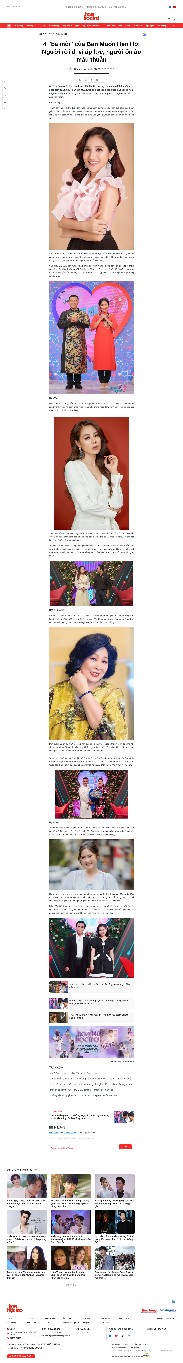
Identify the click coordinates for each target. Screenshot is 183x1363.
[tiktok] (123, 1335)
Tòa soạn (11, 1329)
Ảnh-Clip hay (124, 26)
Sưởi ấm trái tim (106, 1318)
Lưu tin (5, 94)
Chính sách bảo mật (156, 1329)
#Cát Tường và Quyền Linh (84, 1073)
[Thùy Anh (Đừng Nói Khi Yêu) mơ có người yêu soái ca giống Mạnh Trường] (58, 1017)
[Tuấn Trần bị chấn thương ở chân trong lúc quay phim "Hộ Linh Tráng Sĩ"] (115, 1222)
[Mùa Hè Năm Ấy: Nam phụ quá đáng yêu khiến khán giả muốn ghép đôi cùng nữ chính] (71, 1186)
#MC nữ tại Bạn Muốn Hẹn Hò (65, 1084)
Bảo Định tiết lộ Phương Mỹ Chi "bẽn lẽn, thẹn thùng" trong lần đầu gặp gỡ (114, 1203)
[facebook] (169, 7)
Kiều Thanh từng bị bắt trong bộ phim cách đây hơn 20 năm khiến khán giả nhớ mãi (68, 1275)
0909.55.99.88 (51, 1332)
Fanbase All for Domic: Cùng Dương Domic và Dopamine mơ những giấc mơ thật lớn (114, 1275)
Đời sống (19, 26)
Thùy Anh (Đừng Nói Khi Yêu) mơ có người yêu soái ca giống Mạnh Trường (98, 1016)
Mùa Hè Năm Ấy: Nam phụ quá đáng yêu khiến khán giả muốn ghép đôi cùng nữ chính (70, 1203)
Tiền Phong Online (74, 7)
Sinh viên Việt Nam (117, 7)
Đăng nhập (54, 1133)
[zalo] (130, 1336)
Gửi (125, 1147)
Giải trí (42, 26)
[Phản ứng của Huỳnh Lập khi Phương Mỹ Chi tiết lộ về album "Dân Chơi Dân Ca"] (71, 1222)
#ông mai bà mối (98, 1078)
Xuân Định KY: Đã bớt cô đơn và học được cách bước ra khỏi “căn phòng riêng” (26, 1239)
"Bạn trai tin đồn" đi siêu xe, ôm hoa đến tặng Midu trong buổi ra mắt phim (99, 986)
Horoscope (162, 26)
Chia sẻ (5, 87)
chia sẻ (80, 80)
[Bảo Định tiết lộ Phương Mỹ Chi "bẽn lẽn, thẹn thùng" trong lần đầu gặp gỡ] (115, 1186)
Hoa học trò (15, 1308)
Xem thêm (174, 26)
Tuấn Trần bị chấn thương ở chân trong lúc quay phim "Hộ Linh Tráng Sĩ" (114, 1239)
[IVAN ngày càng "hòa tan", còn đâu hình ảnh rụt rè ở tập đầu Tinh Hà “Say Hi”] (27, 1186)
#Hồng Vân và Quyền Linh (63, 1095)
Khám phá (31, 26)
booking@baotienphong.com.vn (57, 1336)
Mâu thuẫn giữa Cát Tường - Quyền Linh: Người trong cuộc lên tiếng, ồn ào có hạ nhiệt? (99, 1002)
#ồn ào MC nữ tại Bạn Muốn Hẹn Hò (98, 1095)
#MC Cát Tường (82, 1090)
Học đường (54, 26)
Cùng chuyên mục (22, 1170)
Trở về (5, 108)
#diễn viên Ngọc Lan (121, 1084)
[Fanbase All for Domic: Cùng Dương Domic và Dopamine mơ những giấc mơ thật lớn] (115, 1258)
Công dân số (31, 1323)
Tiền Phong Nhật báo (96, 7)
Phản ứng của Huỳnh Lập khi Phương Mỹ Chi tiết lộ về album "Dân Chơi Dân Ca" (71, 1239)
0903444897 (83, 1332)
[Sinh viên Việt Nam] (168, 1311)
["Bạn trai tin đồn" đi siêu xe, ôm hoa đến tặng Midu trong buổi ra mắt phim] (58, 987)
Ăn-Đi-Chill (110, 26)
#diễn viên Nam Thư (60, 1090)
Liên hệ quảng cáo (51, 1329)
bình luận (102, 80)
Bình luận (5, 101)
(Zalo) (59, 1332)
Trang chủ (9, 26)
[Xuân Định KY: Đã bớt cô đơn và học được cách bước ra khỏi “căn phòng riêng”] (27, 1222)
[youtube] (174, 7)
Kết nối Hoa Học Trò (71, 1323)
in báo (97, 80)
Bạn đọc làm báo (21, 1356)
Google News (144, 34)
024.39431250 (15, 1338)
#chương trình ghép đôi (96, 1084)
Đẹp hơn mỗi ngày (71, 26)
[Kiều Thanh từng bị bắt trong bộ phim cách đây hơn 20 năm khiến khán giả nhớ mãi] (71, 1258)
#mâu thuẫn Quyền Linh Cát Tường (68, 1078)
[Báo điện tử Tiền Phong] (148, 1311)
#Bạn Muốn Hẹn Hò (119, 1078)
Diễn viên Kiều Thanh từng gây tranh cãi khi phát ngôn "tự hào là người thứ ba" (26, 1275)
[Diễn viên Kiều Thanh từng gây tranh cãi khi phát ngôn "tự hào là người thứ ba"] (27, 1258)
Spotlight (150, 26)
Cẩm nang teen (144, 1318)
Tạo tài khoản (70, 1133)
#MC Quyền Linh (58, 1073)
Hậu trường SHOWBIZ (92, 26)
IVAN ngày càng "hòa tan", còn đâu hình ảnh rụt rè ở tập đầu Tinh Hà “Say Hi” (26, 1203)
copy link (91, 80)
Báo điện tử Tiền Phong (91, 16)
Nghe (5, 80)
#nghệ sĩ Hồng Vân (104, 1090)
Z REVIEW (138, 26)
